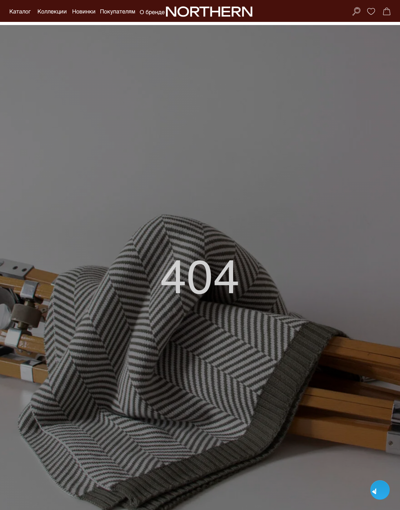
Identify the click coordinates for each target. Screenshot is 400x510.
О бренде (152, 11)
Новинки (84, 11)
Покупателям (117, 11)
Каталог (20, 11)
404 (200, 275)
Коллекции (52, 11)
